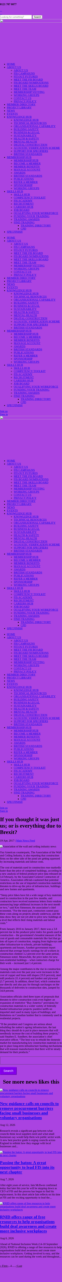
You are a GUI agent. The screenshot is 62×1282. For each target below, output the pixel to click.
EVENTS (12, 113)
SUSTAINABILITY (25, 135)
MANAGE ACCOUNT (27, 169)
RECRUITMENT (24, 203)
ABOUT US (14, 67)
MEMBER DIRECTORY (21, 104)
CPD (23, 228)
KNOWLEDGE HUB (19, 116)
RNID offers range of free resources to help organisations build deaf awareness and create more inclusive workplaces (28, 1224)
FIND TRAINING (24, 222)
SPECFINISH (15, 231)
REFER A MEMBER (26, 182)
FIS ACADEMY (23, 200)
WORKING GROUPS (26, 95)
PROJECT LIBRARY (19, 107)
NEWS (11, 110)
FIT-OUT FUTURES (26, 76)
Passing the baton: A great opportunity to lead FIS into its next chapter (27, 1167)
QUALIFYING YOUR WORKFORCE (36, 213)
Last (19, 1265)
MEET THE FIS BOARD (28, 79)
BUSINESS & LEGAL (27, 132)
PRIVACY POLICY (25, 101)
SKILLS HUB (15, 191)
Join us (4, 411)
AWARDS (19, 172)
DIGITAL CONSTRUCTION (30, 144)
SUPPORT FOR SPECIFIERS (31, 151)
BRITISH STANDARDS (28, 154)
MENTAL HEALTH (25, 141)
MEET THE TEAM (25, 88)
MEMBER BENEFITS (27, 166)
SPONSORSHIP (23, 185)
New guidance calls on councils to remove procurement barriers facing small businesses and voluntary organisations (29, 1110)
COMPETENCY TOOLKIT (30, 197)
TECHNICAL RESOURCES (30, 123)
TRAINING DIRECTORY (36, 225)
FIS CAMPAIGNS (24, 73)
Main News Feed (25, 840)
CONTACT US (22, 98)
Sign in (4, 414)
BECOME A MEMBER (27, 163)
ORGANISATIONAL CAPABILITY (35, 126)
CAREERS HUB (23, 206)
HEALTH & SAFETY (26, 138)
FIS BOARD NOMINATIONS (31, 82)
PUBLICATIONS (24, 179)
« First (3, 1265)
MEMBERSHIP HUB (19, 157)
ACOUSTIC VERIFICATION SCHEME (37, 147)
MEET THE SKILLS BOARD (31, 85)
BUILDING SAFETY (26, 129)
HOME (11, 64)
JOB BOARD (21, 210)
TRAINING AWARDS (27, 219)
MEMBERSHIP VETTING (29, 92)
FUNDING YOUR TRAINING (31, 216)
